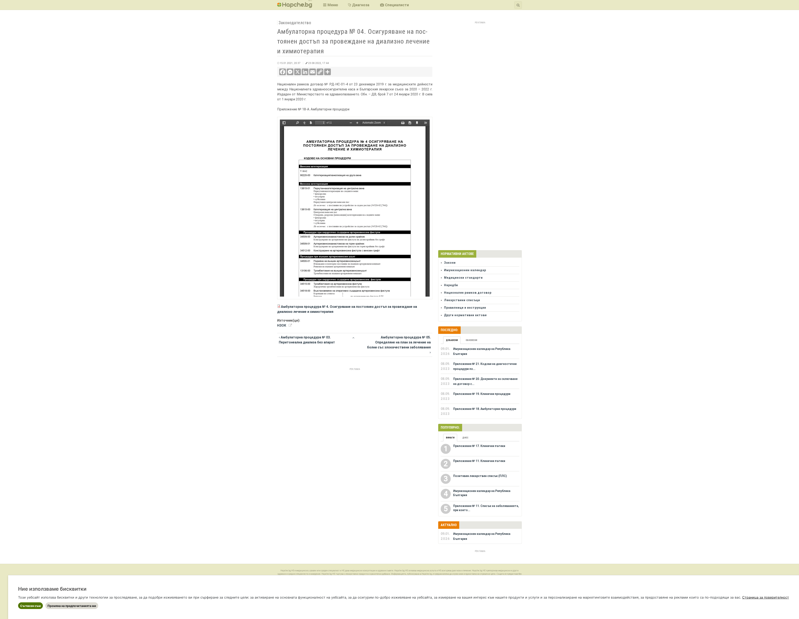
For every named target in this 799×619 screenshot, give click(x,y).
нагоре (353, 337)
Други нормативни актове (465, 315)
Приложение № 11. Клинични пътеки (479, 461)
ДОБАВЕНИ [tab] (452, 340)
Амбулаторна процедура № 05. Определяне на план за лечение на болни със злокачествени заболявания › (399, 344)
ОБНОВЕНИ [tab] (471, 340)
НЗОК (281, 325)
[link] (765, 597)
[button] (330, 5)
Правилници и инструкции (465, 307)
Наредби (451, 285)
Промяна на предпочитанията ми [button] (71, 606)
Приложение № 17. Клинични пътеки (479, 446)
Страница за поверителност (765, 597)
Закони (450, 262)
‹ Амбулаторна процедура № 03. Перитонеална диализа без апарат (307, 339)
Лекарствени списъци (462, 300)
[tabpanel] (480, 381)
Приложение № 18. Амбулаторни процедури (484, 409)
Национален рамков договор (467, 292)
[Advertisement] (354, 401)
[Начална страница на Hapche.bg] (294, 6)
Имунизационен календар (465, 270)
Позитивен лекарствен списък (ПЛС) (480, 476)
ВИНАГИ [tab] (450, 437)
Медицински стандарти (463, 277)
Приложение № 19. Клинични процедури (481, 394)
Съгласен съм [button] (30, 606)
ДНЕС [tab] (465, 437)
